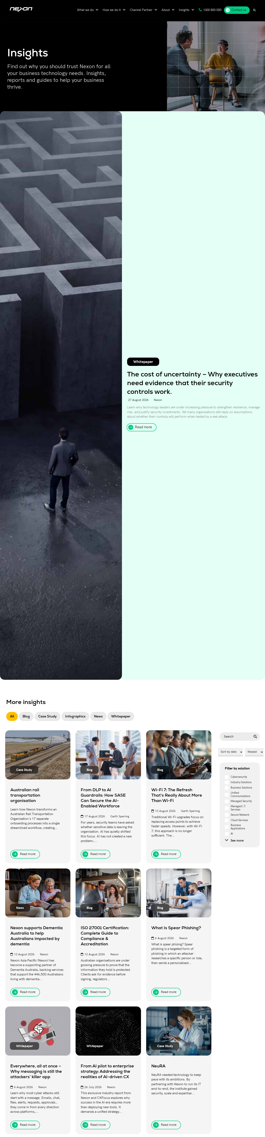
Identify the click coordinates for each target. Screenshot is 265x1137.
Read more (143, 427)
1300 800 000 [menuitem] (212, 10)
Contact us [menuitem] (238, 10)
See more (237, 840)
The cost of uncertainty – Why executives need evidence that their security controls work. (192, 383)
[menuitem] (87, 10)
